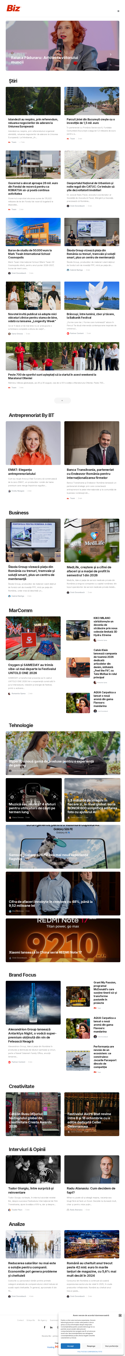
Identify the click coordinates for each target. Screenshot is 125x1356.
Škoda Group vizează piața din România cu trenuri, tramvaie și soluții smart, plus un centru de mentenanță (91, 254)
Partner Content (77, 333)
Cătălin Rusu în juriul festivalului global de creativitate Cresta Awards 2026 (30, 1120)
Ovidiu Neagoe (17, 491)
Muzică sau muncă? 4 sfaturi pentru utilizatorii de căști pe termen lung (32, 808)
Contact (20, 1320)
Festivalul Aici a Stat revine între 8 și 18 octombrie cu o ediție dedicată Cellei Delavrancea (89, 1120)
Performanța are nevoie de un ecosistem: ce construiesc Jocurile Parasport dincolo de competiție (105, 1057)
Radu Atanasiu (76, 1210)
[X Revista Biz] (51, 1327)
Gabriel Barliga (76, 270)
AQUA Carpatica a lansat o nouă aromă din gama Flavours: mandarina (105, 699)
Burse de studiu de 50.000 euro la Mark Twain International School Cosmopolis (30, 254)
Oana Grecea (17, 334)
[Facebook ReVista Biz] (44, 1327)
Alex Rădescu (18, 864)
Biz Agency (42, 1320)
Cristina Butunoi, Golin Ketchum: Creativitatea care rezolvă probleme (43, 59)
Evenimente (55, 1320)
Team (13, 142)
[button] (120, 1315)
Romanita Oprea (22, 53)
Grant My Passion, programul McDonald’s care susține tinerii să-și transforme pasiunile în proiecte (105, 992)
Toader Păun (16, 1210)
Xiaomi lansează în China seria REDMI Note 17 (45, 952)
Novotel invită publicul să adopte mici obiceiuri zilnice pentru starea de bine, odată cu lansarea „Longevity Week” (33, 317)
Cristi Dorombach (77, 206)
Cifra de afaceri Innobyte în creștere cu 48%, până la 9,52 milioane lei (51, 904)
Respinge (91, 1346)
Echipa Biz (31, 1320)
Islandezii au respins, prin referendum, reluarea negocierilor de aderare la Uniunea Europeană (33, 123)
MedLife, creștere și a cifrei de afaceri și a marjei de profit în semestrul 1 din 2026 (89, 571)
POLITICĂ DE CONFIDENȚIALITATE (90, 1352)
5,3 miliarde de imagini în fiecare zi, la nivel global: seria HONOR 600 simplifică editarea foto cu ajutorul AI (92, 806)
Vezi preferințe (111, 1346)
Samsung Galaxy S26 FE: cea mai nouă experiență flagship (48, 857)
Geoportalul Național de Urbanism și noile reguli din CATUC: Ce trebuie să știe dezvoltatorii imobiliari (91, 186)
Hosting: (51, 1347)
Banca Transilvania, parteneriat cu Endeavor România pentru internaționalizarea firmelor (90, 474)
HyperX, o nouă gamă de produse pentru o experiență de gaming (51, 763)
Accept (70, 1346)
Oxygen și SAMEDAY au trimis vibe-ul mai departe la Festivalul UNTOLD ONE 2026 (32, 669)
